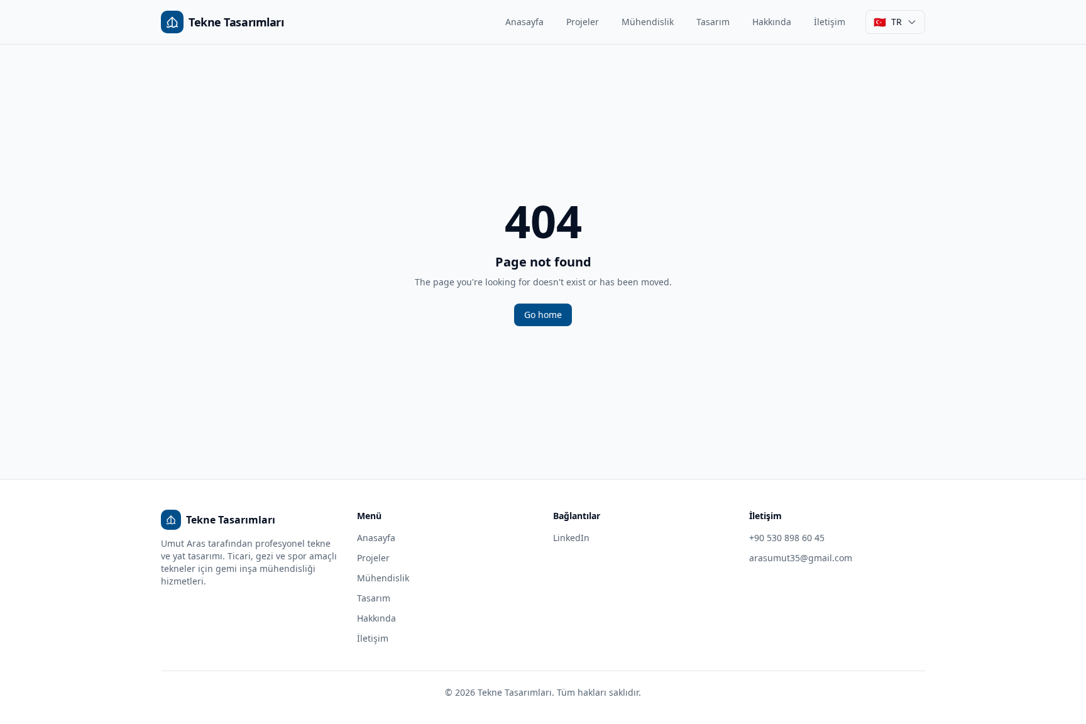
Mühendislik (648, 22)
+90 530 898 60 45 (787, 538)
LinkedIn (571, 538)
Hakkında (771, 22)
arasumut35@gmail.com (800, 558)
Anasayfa (524, 22)
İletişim (829, 22)
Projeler (582, 22)
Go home (543, 315)
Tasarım (713, 22)
